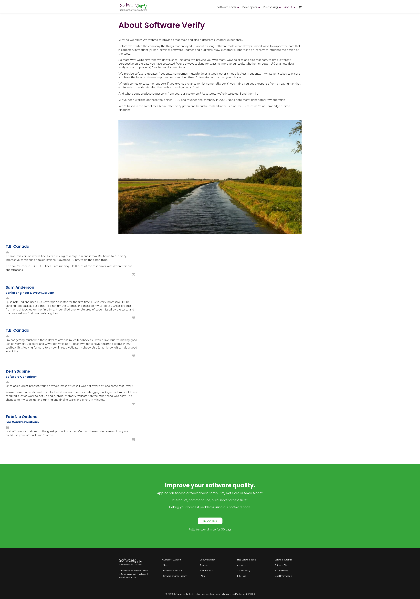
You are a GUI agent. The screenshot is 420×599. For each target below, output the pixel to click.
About (288, 7)
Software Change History (174, 576)
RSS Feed (241, 576)
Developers (249, 7)
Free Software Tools (246, 559)
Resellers (204, 565)
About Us (241, 565)
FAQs (202, 576)
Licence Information (172, 570)
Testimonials (206, 570)
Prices (165, 565)
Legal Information (283, 576)
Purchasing (270, 7)
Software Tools (226, 7)
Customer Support (171, 559)
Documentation (207, 559)
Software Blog (281, 565)
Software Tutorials (283, 559)
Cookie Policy (243, 570)
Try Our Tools (210, 520)
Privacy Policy (281, 570)
